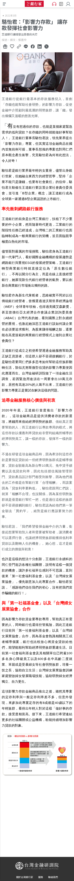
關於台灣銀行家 (24, 877)
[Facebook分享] (32, 46)
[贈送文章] (5, 46)
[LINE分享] (25, 46)
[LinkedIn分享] (39, 46)
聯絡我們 (53, 877)
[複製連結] (18, 46)
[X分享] (46, 46)
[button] (69, 3)
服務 (40, 877)
